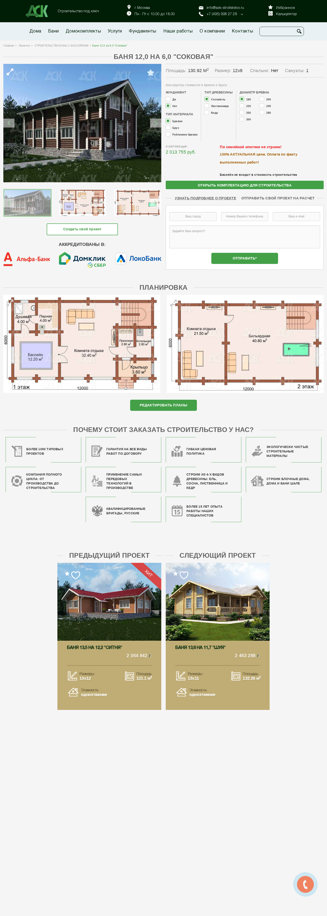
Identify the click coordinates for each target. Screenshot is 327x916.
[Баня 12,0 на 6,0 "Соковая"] (82, 123)
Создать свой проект (82, 229)
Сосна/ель (218, 99)
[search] (299, 31)
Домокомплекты (83, 31)
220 (248, 106)
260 (248, 113)
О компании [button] (212, 31)
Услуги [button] (115, 31)
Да (174, 99)
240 (268, 106)
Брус (175, 128)
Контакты (242, 31)
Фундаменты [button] (142, 31)
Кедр (214, 113)
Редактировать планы (164, 405)
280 (268, 113)
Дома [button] (35, 31)
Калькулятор (286, 14)
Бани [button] (53, 31)
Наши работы (178, 31)
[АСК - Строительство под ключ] (39, 11)
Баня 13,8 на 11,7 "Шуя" (200, 648)
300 (248, 120)
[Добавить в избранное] (150, 73)
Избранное (285, 8)
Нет (175, 106)
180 (248, 99)
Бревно (177, 121)
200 (268, 99)
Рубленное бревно (185, 135)
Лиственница (220, 106)
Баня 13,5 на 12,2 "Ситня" (94, 648)
